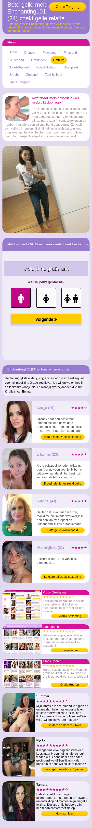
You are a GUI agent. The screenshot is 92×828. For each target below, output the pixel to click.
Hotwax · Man (65, 813)
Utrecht (14, 75)
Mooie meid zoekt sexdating (62, 437)
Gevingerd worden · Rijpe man (64, 769)
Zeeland (32, 75)
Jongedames (70, 650)
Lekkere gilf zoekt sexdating (62, 576)
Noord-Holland (46, 67)
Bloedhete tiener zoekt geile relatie (62, 484)
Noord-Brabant (19, 67)
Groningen (38, 60)
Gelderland (16, 60)
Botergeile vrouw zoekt (62, 530)
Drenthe (29, 52)
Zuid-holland (53, 75)
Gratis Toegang (67, 7)
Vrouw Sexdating (69, 616)
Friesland (70, 52)
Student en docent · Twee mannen (65, 725)
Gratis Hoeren (69, 684)
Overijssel (71, 67)
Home (13, 52)
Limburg (58, 60)
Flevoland (49, 52)
